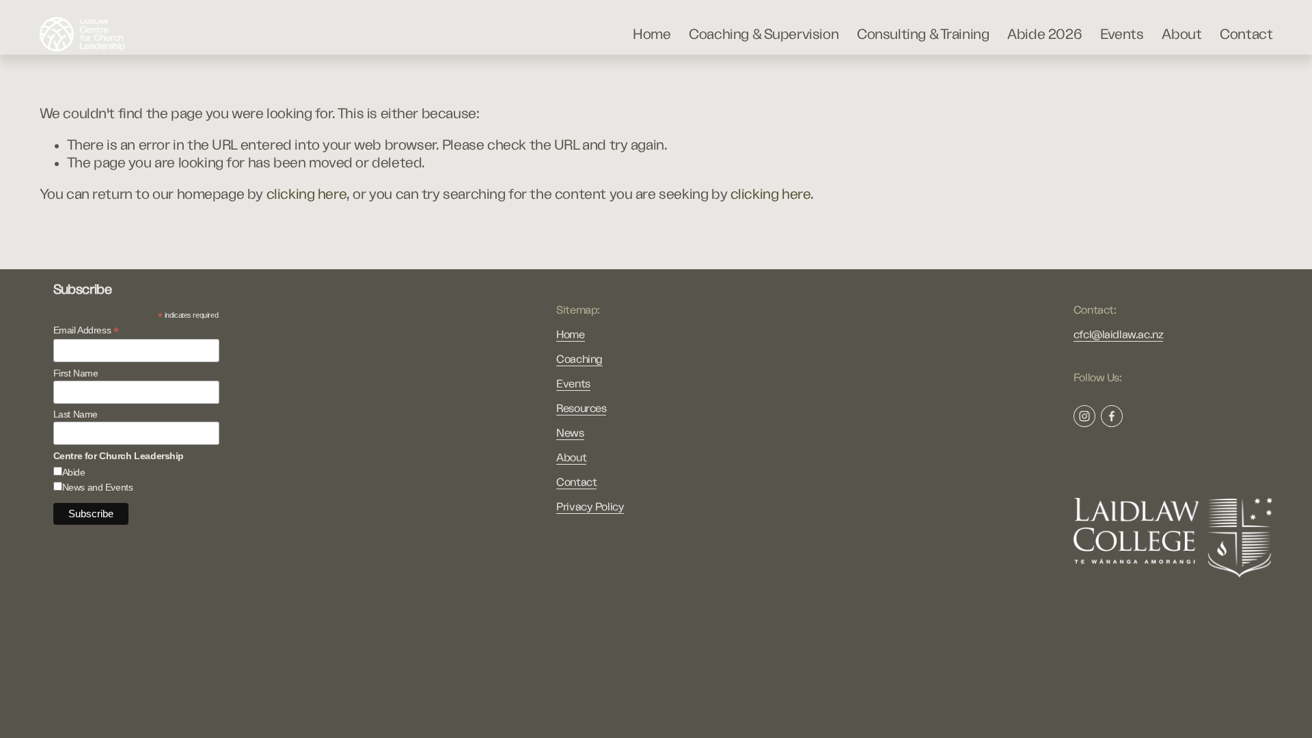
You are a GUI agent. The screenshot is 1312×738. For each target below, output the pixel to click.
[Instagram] (1084, 416)
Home (651, 34)
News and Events (97, 487)
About (1181, 34)
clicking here (306, 194)
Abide (73, 472)
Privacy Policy (590, 507)
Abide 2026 (1044, 34)
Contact (1246, 34)
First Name (75, 373)
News (570, 433)
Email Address (86, 330)
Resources (581, 408)
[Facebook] (1112, 416)
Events (1122, 34)
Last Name (75, 414)
